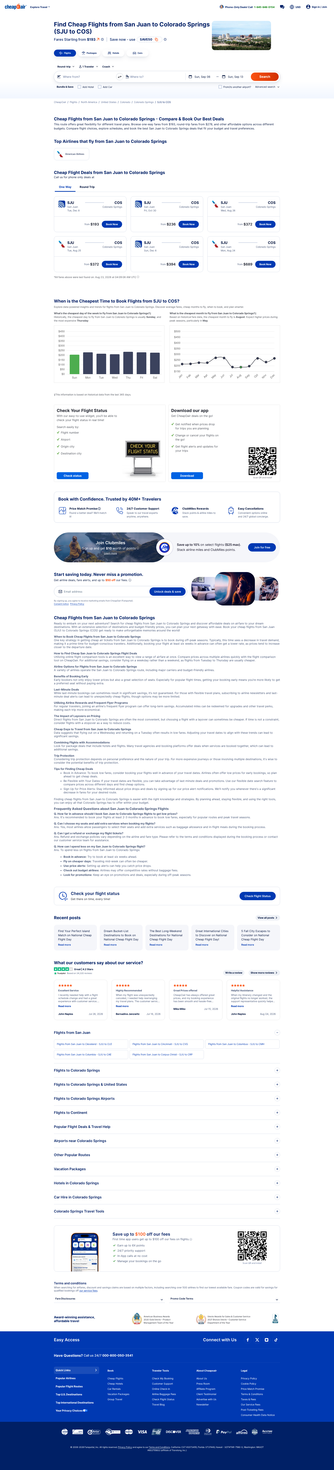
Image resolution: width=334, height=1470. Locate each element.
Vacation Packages (118, 1394)
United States (108, 102)
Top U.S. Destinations (69, 1394)
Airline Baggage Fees (164, 1394)
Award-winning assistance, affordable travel (74, 1319)
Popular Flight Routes (69, 1386)
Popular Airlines (65, 1378)
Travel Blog (158, 1404)
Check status (73, 475)
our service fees (88, 1290)
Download (187, 475)
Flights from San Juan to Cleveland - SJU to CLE (84, 1044)
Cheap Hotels (115, 1383)
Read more (64, 944)
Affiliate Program (205, 1388)
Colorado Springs (144, 102)
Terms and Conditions (159, 1447)
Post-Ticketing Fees (252, 1409)
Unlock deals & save (167, 591)
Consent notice (61, 604)
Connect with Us (220, 1339)
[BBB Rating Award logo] (276, 1321)
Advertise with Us (206, 1399)
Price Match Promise (252, 1388)
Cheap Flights (115, 1378)
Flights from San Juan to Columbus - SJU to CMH (236, 1044)
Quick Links (63, 1370)
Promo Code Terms (181, 1298)
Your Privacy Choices (69, 1410)
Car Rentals (114, 1388)
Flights (73, 102)
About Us (201, 1378)
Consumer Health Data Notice (258, 1414)
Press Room (203, 1383)
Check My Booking (162, 1378)
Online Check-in (161, 1388)
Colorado (125, 102)
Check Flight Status (258, 896)
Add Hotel (88, 86)
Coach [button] (106, 66)
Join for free (262, 547)
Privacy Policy (77, 604)
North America (89, 102)
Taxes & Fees (248, 1399)
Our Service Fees (250, 1404)
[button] (247, 6)
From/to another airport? (237, 86)
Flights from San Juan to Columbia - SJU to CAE (84, 1054)
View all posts (266, 917)
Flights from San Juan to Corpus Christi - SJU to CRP (163, 1054)
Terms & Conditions (252, 1394)
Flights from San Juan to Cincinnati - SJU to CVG (160, 1044)
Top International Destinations (75, 1402)
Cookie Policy (248, 1383)
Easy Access (66, 1339)
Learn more (110, 553)
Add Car (107, 86)
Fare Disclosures (65, 1298)
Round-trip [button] (64, 66)
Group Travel (115, 1399)
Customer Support (162, 1383)
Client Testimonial (206, 1394)
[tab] (65, 53)
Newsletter (202, 1404)
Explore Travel (38, 7)
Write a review (233, 972)
